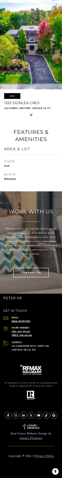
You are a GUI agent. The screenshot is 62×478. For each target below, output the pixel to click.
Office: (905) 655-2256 (22, 335)
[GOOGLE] (54, 415)
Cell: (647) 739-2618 (21, 331)
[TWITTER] (31, 415)
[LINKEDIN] (23, 415)
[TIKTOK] (46, 415)
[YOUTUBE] (38, 415)
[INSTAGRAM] (16, 415)
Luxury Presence (31, 438)
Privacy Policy (44, 456)
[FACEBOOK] (8, 415)
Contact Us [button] (31, 272)
